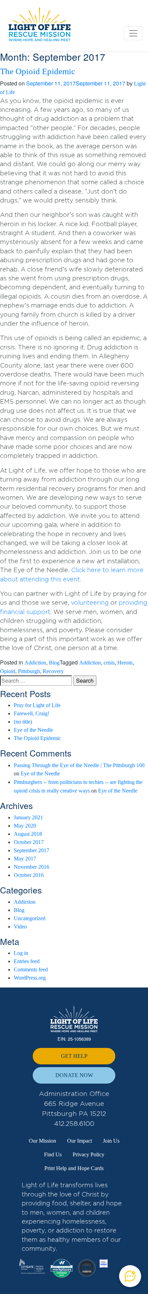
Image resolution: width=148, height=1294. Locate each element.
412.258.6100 (74, 1124)
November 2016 (31, 867)
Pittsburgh (29, 671)
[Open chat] (130, 1276)
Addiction (35, 663)
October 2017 (29, 842)
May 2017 (25, 859)
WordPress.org (30, 978)
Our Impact (79, 1141)
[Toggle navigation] (133, 33)
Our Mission (42, 1141)
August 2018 (28, 834)
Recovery (53, 671)
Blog (54, 663)
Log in (21, 953)
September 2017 (31, 850)
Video (20, 926)
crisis (109, 663)
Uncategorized (29, 918)
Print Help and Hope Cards (74, 1168)
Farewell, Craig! (31, 713)
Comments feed (31, 969)
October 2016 (29, 875)
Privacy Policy (88, 1154)
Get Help (74, 1056)
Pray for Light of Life (37, 705)
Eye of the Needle (33, 730)
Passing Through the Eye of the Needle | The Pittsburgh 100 (79, 765)
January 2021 (28, 817)
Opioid (7, 671)
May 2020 (25, 826)
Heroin (125, 663)
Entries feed (27, 961)
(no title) (23, 722)
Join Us (111, 1141)
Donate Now (74, 1075)
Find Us (53, 1154)
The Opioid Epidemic (37, 71)
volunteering (90, 602)
